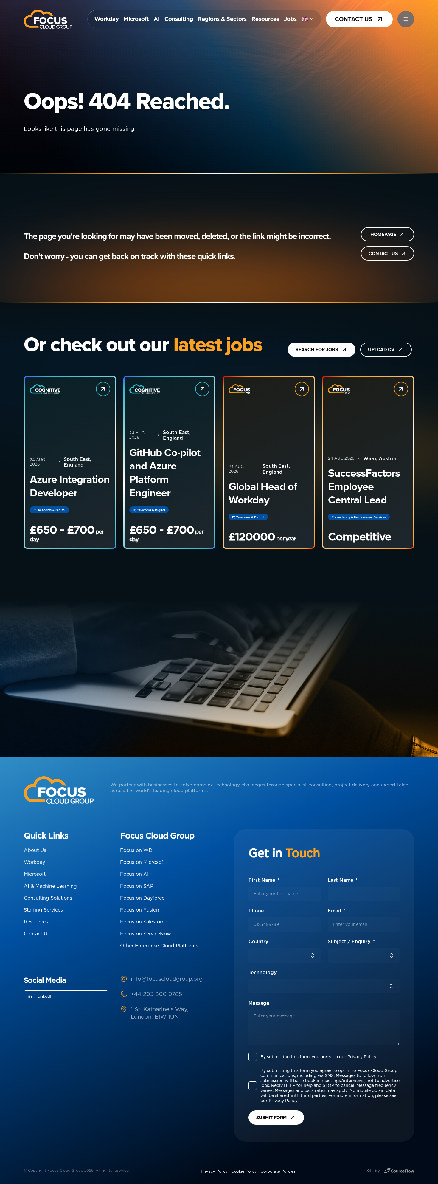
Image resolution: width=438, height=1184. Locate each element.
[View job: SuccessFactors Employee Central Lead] (401, 389)
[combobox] (284, 955)
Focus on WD (136, 850)
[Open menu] (405, 19)
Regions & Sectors (222, 19)
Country (258, 941)
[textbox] (284, 894)
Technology (262, 972)
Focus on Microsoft (142, 862)
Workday (106, 19)
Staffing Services (43, 909)
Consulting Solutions (48, 898)
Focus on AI (134, 874)
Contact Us (37, 933)
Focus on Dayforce (142, 898)
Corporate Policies (277, 1171)
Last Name (341, 880)
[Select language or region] (308, 19)
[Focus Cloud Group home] (48, 19)
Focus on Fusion (139, 909)
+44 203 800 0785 (156, 994)
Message (258, 1003)
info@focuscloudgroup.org (167, 978)
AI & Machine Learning (50, 886)
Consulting (178, 19)
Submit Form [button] (271, 1118)
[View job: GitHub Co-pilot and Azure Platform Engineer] (202, 389)
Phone (273, 911)
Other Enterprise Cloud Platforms (159, 945)
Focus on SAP (136, 886)
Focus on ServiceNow (145, 933)
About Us (35, 850)
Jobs (290, 19)
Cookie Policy (244, 1171)
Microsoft (136, 19)
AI (157, 19)
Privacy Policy (214, 1171)
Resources (265, 19)
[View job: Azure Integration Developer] (103, 389)
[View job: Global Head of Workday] (302, 389)
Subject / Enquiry (350, 941)
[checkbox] (252, 1057)
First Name (262, 880)
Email (335, 911)
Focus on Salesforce (143, 921)
